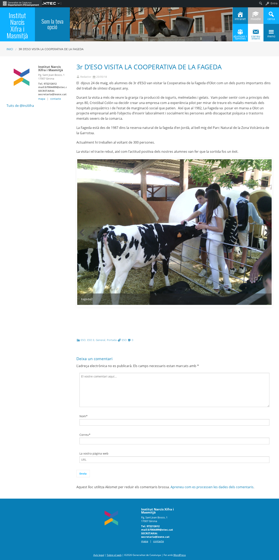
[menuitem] (21, 3)
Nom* (83, 416)
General (100, 340)
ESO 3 (90, 340)
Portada (112, 340)
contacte (55, 99)
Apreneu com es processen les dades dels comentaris (212, 487)
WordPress (179, 555)
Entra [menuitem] (274, 3)
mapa (41, 99)
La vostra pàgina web (93, 453)
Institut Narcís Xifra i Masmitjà (17, 25)
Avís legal (98, 555)
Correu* (84, 435)
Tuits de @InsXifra (20, 105)
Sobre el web (114, 555)
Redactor (85, 76)
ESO (83, 340)
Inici (10, 49)
